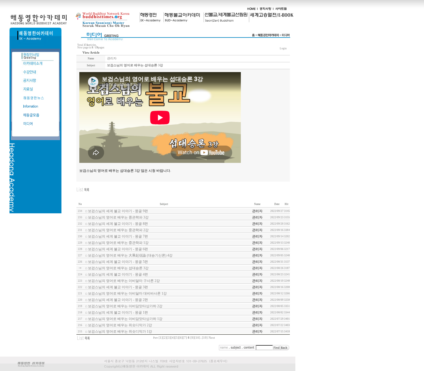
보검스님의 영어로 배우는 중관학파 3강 (118, 217)
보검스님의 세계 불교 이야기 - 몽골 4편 (118, 274)
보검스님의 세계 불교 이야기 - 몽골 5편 (118, 262)
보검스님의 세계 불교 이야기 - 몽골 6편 (118, 249)
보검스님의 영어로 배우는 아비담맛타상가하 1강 (125, 319)
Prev (155, 337)
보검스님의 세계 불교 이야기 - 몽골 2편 (118, 300)
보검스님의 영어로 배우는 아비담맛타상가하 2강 (125, 306)
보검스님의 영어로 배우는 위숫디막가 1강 (120, 331)
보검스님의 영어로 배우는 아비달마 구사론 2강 (124, 281)
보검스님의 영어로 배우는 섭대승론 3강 (118, 268)
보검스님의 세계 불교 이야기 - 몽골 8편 (118, 224)
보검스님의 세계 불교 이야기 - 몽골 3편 (118, 287)
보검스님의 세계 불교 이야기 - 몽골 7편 (118, 236)
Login (283, 48)
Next (212, 337)
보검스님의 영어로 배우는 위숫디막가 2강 (120, 325)
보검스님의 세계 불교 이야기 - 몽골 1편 (118, 312)
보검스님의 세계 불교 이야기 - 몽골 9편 (118, 211)
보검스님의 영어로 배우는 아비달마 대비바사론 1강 (127, 293)
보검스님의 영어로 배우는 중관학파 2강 (118, 230)
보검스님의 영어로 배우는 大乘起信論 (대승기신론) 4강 (130, 255)
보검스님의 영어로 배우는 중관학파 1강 (118, 243)
